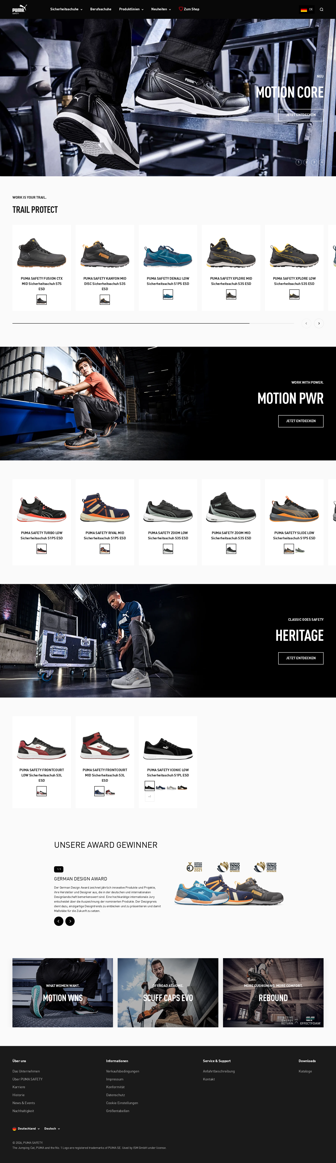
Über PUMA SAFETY (27, 1079)
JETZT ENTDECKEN (301, 115)
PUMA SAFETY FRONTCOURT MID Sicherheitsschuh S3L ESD (105, 775)
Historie (18, 1095)
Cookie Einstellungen (122, 1103)
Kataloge (305, 1071)
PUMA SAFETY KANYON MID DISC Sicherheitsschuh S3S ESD (104, 284)
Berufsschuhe (100, 9)
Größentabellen (117, 1111)
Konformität (115, 1087)
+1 (149, 796)
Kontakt (209, 1079)
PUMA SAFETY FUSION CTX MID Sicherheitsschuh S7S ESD (41, 284)
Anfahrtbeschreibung (219, 1071)
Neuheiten (159, 9)
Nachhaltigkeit (23, 1111)
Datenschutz (115, 1095)
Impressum (114, 1079)
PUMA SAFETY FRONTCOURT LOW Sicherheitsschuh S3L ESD (41, 775)
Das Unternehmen (26, 1071)
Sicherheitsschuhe (64, 9)
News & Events (23, 1103)
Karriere (18, 1087)
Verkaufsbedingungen (122, 1071)
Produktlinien (129, 9)
